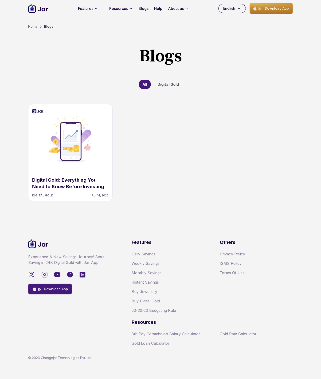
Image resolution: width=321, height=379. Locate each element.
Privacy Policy (232, 254)
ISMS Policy (231, 263)
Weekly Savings (146, 263)
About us (176, 8)
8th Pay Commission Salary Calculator (166, 334)
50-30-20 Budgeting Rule (154, 310)
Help (158, 8)
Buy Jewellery (144, 291)
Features (85, 8)
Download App (277, 8)
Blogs (143, 8)
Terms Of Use (232, 272)
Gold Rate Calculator (238, 334)
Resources (118, 8)
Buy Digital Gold (146, 301)
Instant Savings (145, 282)
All (144, 84)
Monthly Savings (146, 272)
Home (33, 26)
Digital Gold (168, 84)
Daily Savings (143, 254)
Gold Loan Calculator (150, 343)
